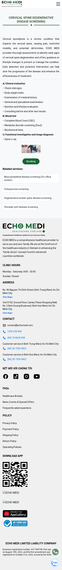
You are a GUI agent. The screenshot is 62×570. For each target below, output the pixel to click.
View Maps (7, 297)
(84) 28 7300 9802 (16, 348)
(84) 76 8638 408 (16, 337)
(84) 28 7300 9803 (16, 359)
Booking (31, 161)
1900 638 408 (14, 331)
